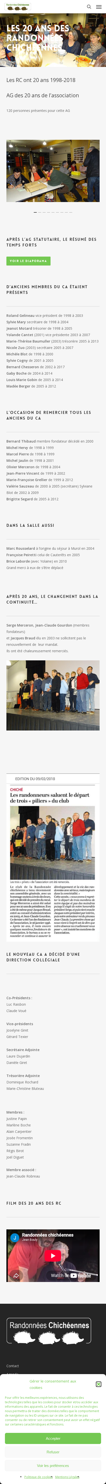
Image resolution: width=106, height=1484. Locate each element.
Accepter (53, 1438)
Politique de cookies (38, 1477)
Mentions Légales (67, 1477)
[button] (98, 1384)
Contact (12, 1365)
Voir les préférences (53, 1466)
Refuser (53, 1452)
